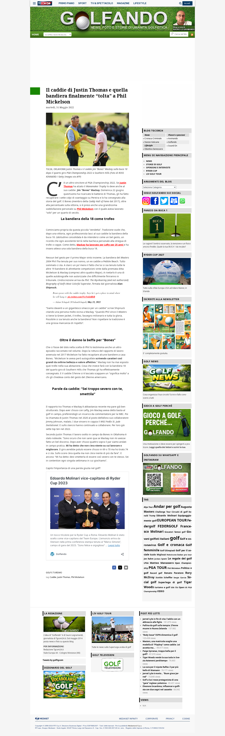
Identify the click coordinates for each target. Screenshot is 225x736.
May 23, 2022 (94, 302)
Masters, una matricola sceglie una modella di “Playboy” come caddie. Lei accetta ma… (161, 644)
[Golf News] (167, 378)
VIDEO (160, 591)
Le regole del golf (180, 558)
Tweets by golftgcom (53, 660)
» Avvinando (172, 138)
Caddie (53, 577)
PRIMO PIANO (66, 3)
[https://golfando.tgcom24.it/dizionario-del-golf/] (64, 684)
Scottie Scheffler (164, 577)
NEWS (149, 161)
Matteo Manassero (162, 562)
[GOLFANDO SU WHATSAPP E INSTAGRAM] (167, 478)
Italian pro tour (184, 554)
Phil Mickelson (85, 208)
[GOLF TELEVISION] (112, 664)
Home (35, 34)
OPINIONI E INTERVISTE (158, 167)
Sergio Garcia (180, 577)
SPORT (82, 3)
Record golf (156, 573)
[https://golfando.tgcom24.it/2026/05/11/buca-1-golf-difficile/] (167, 227)
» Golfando (172, 142)
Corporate (152, 719)
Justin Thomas (63, 577)
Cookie (186, 719)
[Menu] (34, 3)
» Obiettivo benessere (153, 149)
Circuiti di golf (180, 511)
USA (172, 587)
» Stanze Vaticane (151, 142)
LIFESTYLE (139, 3)
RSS (192, 35)
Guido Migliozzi (158, 554)
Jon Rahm (149, 558)
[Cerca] (179, 3)
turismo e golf (162, 587)
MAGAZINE (123, 3)
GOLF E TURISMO (54, 572)
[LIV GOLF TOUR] (112, 643)
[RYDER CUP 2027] (167, 271)
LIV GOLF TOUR (153, 174)
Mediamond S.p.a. (135, 726)
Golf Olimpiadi (167, 550)
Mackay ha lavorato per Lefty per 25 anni (100, 244)
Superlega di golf (170, 582)
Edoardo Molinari (166, 515)
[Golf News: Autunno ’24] (167, 326)
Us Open (179, 587)
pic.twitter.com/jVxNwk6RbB (81, 296)
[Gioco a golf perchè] (167, 425)
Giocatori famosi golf (175, 532)
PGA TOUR (158, 567)
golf (174, 538)
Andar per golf (167, 506)
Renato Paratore (173, 572)
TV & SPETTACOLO (102, 3)
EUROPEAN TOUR (172, 520)
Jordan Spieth (160, 559)
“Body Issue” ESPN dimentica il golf (160, 635)
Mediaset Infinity (128, 719)
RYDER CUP (151, 170)
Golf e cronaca (171, 544)
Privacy (170, 719)
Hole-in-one (172, 555)
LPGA (146, 563)
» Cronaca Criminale (152, 138)
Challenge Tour (162, 511)
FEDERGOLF (168, 526)
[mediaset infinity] (42, 718)
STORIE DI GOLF (154, 164)
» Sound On (172, 145)
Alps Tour (148, 507)
